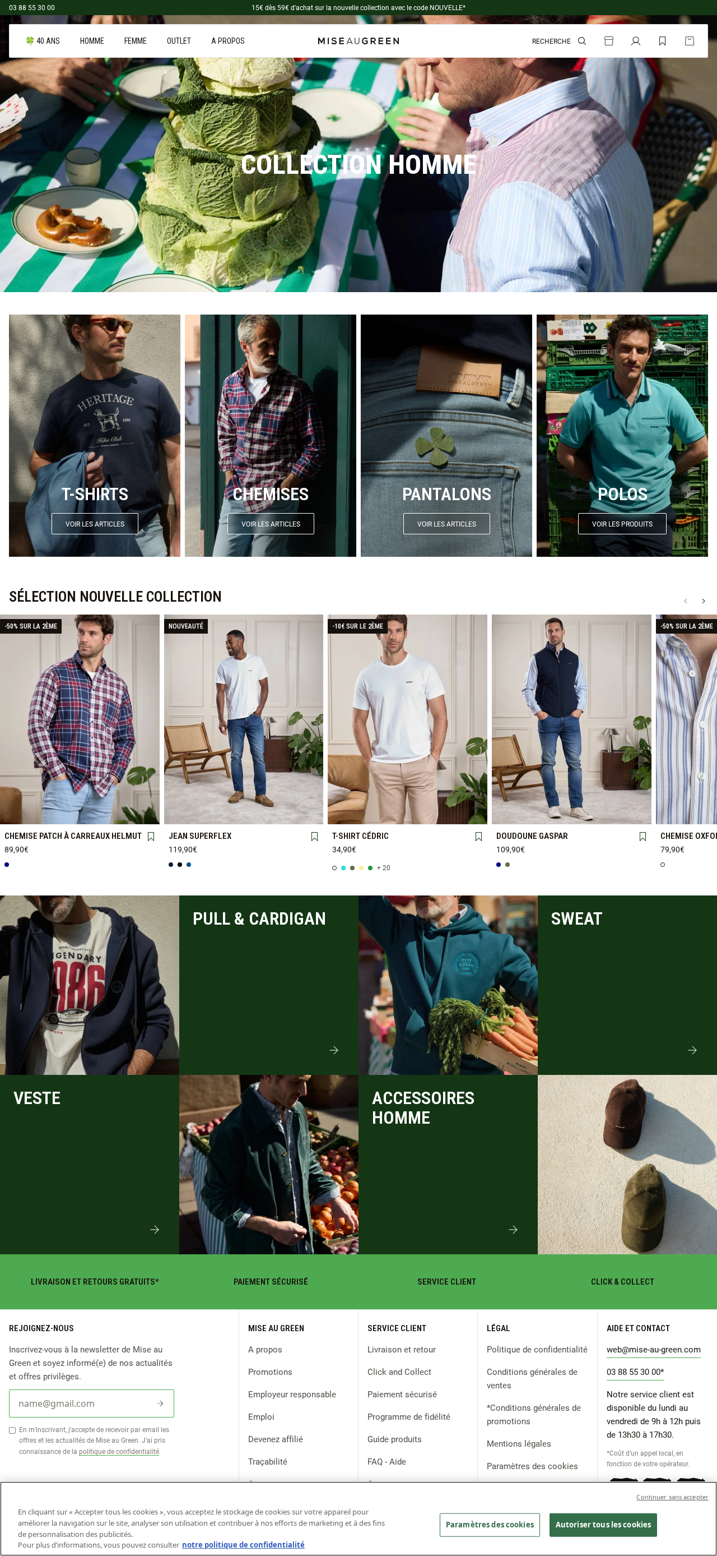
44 (274, 792)
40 (213, 792)
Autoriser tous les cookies (603, 1525)
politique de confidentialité (119, 1451)
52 (244, 810)
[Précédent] (685, 601)
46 (305, 792)
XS (19, 791)
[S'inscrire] (160, 1403)
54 (274, 810)
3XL (49, 810)
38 (183, 792)
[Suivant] (703, 601)
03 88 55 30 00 (32, 7)
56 (305, 810)
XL (141, 792)
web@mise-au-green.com (654, 1349)
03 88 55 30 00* (635, 1371)
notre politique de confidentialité (243, 1544)
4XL (80, 810)
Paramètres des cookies (532, 1465)
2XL (19, 810)
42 (244, 792)
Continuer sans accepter (672, 1497)
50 (213, 810)
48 (183, 810)
